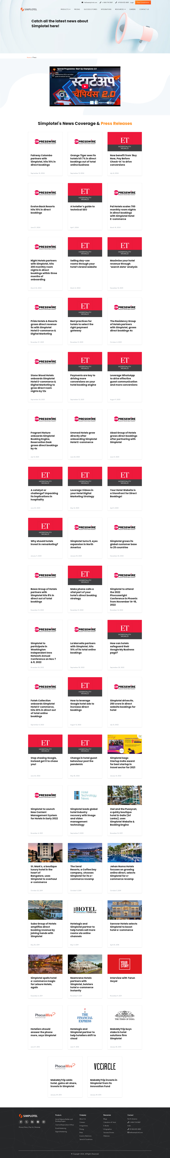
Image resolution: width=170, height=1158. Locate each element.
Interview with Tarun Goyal (122, 979)
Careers (132, 9)
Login (132, 2)
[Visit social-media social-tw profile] (27, 1122)
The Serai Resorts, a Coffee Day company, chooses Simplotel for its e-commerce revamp (83, 873)
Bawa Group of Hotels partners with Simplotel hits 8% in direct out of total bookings (44, 595)
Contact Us (144, 9)
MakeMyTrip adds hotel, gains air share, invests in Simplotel (64, 1083)
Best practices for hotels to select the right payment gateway (81, 325)
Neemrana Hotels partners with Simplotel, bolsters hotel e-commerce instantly (81, 984)
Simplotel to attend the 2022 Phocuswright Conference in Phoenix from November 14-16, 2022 (123, 596)
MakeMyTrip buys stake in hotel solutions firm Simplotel (121, 1033)
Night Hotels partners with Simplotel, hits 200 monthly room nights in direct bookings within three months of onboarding (44, 270)
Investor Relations (85, 1136)
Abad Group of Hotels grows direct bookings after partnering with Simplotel (123, 437)
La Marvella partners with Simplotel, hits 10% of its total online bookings (83, 648)
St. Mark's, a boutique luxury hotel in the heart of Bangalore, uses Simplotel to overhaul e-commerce (44, 874)
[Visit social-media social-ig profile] (44, 1122)
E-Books (106, 1126)
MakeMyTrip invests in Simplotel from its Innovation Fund (103, 1083)
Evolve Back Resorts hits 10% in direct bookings (43, 209)
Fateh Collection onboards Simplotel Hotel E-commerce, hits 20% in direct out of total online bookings (43, 708)
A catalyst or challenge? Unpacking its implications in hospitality (44, 494)
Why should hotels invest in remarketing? (44, 542)
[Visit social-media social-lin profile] (32, 1122)
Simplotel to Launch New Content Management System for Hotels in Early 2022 (44, 813)
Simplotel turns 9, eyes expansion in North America (84, 544)
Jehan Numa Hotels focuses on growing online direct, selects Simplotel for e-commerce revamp (122, 873)
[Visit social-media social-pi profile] (38, 1122)
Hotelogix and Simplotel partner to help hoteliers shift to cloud (83, 1033)
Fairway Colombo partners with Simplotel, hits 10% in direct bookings (43, 160)
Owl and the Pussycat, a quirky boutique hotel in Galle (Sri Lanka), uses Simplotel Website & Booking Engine (123, 816)
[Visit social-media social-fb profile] (21, 1122)
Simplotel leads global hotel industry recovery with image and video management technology (84, 816)
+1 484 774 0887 (107, 2)
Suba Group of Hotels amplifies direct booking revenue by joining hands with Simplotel (43, 930)
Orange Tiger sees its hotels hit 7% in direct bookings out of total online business (83, 160)
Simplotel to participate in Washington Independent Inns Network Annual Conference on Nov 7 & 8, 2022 (43, 653)
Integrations (106, 9)
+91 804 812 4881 (123, 2)
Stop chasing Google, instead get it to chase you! (44, 761)
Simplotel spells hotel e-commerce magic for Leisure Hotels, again (44, 982)
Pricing (77, 9)
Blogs (105, 1119)
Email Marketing (60, 1128)
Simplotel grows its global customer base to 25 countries (123, 544)
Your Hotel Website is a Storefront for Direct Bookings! (123, 493)
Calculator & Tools (109, 1122)
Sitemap (37, 1127)
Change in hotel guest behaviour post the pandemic (83, 761)
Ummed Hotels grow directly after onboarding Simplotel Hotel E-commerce (83, 437)
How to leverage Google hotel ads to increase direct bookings (82, 705)
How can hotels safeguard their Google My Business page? (122, 648)
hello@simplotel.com (90, 2)
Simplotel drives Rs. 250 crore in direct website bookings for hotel (122, 705)
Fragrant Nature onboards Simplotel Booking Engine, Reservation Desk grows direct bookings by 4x (44, 440)
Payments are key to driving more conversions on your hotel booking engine (83, 380)
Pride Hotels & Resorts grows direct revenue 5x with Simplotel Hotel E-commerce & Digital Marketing (44, 327)
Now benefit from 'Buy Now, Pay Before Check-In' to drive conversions (123, 160)
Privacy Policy (23, 1127)
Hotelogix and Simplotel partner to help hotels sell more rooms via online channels (82, 930)
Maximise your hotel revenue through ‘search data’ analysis (123, 264)
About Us (82, 1119)
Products (65, 9)
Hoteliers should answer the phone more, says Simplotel (43, 1032)
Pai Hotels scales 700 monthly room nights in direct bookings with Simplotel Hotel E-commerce (123, 213)
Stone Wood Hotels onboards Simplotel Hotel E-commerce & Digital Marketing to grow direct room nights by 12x (43, 383)
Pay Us (31, 1127)
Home (29, 57)
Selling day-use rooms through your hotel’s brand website (83, 264)
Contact (130, 1115)
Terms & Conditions (85, 1139)
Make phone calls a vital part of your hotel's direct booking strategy (83, 593)
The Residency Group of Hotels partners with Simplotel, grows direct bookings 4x (123, 325)
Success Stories (90, 9)
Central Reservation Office (64, 1125)
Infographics (107, 1129)
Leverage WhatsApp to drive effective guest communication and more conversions (123, 380)
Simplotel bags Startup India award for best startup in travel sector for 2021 (122, 762)
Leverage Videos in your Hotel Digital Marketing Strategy (82, 493)
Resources (119, 9)
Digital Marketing (61, 1132)
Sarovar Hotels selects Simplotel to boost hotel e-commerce (123, 927)
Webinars (106, 1136)
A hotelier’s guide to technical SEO (82, 208)
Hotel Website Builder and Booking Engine (64, 1120)
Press (81, 1132)
